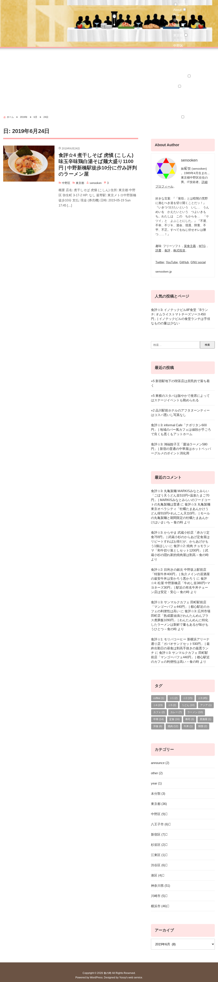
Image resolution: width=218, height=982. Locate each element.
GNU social (198, 262)
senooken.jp (163, 271)
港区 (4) (156, 875)
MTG (202, 246)
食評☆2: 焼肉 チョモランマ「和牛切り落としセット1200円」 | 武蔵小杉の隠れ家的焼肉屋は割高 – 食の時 (180, 550)
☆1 (175, 112)
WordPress (96, 977)
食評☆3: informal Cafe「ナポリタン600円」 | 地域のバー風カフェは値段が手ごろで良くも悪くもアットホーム (181, 429)
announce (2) (160, 763)
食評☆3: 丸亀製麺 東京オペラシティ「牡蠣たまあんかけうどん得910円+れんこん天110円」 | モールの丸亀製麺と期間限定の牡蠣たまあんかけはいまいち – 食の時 (180, 513)
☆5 (172, 705)
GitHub (184, 262)
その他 (178, 30)
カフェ (159, 712)
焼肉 (173, 726)
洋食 (176, 153)
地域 (176, 25)
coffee (158, 698)
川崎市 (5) (158, 896)
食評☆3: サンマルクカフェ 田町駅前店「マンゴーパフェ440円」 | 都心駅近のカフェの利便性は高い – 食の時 (180, 657)
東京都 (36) (159, 804)
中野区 (178, 45)
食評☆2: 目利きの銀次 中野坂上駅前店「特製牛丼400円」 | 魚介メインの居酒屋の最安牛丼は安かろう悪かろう (180, 574)
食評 (167, 250)
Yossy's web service (130, 977)
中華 (176, 137)
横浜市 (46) (159, 906)
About (177, 10)
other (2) (157, 773)
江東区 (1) (158, 855)
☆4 (158, 705)
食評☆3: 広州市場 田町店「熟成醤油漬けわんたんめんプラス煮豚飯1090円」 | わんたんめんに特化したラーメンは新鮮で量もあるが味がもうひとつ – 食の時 (180, 620)
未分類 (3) (158, 793)
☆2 (187, 698)
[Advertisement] (109, 80)
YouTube (172, 262)
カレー (178, 122)
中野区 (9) (158, 814)
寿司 (189, 719)
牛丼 (188, 726)
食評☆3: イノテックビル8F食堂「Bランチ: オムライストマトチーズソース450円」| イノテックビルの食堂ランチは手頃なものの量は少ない (180, 316)
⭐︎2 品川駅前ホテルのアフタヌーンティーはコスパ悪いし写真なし (180, 413)
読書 (158, 250)
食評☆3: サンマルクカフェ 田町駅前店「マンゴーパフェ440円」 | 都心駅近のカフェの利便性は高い (180, 606)
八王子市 (179, 40)
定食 (174, 719)
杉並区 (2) (158, 844)
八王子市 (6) (159, 824)
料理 (176, 117)
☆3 (202, 698)
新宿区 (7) (158, 834)
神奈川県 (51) (160, 885)
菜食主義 (190, 246)
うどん (178, 132)
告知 (176, 20)
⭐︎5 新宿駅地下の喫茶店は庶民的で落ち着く (180, 383)
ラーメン (179, 127)
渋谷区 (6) (158, 865)
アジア (206, 705)
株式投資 (179, 250)
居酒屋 (205, 719)
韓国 (202, 726)
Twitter (159, 262)
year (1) (156, 783)
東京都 (178, 35)
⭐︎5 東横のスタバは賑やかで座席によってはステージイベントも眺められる (180, 398)
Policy (177, 15)
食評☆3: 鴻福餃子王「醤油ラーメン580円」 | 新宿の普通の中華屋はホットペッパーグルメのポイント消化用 (181, 448)
